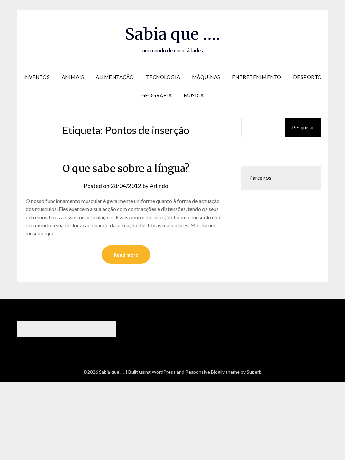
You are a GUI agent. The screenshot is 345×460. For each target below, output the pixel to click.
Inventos (36, 77)
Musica (194, 95)
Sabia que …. (172, 34)
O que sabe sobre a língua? (126, 168)
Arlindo (159, 185)
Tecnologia (163, 77)
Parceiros (260, 178)
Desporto (307, 77)
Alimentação (115, 77)
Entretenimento (256, 77)
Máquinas (206, 77)
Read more (126, 255)
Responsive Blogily (205, 372)
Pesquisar (303, 127)
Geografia (156, 95)
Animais (73, 77)
